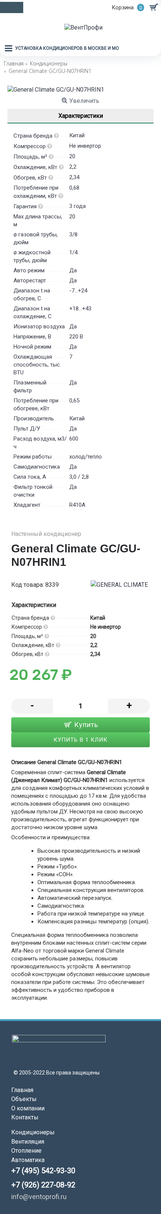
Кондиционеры (33, 1132)
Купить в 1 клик (80, 739)
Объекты (24, 1099)
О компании (28, 1108)
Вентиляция (27, 1141)
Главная (22, 1090)
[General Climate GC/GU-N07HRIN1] (80, 90)
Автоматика (28, 1160)
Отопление (26, 1150)
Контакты (25, 1117)
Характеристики (80, 115)
